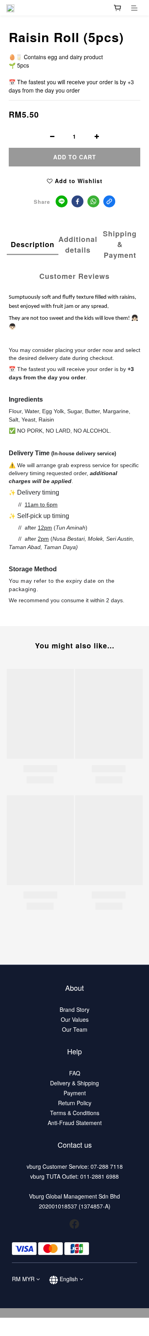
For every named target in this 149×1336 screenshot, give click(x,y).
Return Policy (74, 1103)
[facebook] (77, 201)
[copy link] (109, 201)
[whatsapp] (93, 201)
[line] (62, 201)
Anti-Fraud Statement (75, 1123)
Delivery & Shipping (74, 1083)
